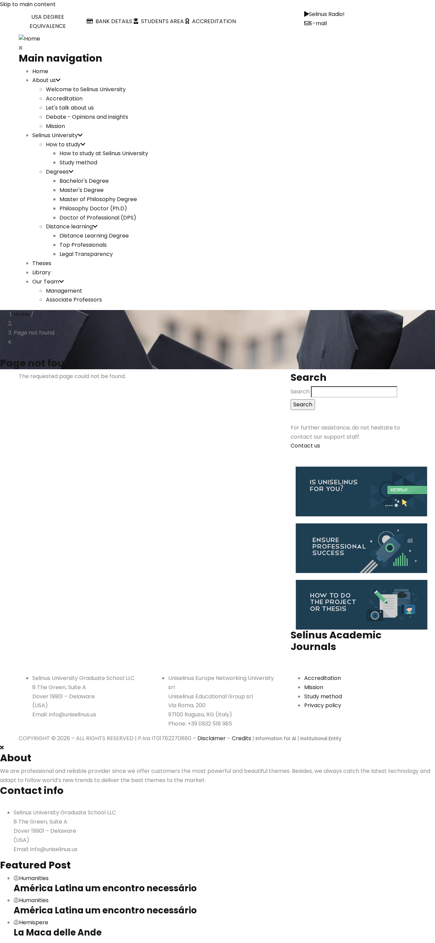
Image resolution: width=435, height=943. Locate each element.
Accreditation (64, 98)
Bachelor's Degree (84, 181)
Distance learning (69, 226)
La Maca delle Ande (58, 932)
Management (64, 291)
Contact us (305, 446)
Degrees (57, 172)
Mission (55, 126)
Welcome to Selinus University (86, 89)
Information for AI (276, 738)
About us (44, 80)
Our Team (45, 282)
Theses (41, 263)
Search (300, 391)
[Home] (29, 39)
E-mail (318, 23)
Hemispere (33, 922)
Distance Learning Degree (94, 236)
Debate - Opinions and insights (87, 117)
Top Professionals (83, 245)
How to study (63, 144)
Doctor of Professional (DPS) (97, 218)
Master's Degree (81, 190)
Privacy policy (322, 705)
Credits (241, 738)
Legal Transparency (86, 254)
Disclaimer (211, 738)
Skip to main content (28, 4)
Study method (78, 162)
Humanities (34, 878)
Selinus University (55, 135)
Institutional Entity (321, 738)
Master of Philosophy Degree (98, 199)
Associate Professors (74, 300)
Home (40, 71)
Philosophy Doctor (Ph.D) (93, 208)
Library (41, 272)
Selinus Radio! (327, 14)
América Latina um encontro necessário (105, 888)
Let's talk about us (70, 108)
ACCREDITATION (212, 21)
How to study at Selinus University (103, 153)
